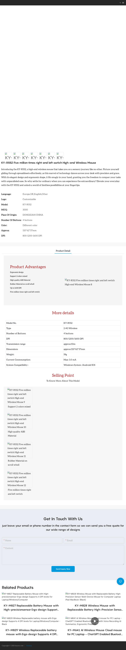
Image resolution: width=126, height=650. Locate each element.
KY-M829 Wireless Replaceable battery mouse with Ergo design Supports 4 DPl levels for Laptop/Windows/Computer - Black (31, 632)
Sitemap (29, 646)
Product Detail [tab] (63, 250)
